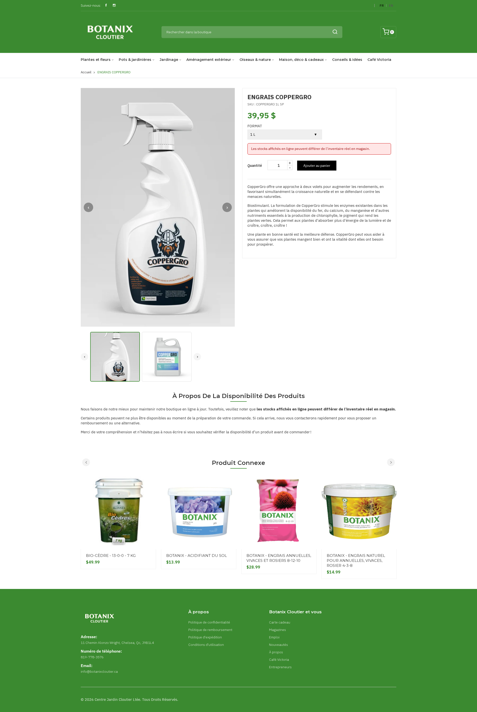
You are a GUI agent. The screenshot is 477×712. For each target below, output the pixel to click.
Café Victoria (379, 59)
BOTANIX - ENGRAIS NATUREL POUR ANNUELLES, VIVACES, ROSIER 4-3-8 (356, 560)
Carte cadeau (279, 622)
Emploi (274, 637)
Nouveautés (278, 644)
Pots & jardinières (135, 59)
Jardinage (169, 59)
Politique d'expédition (205, 637)
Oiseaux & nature (255, 59)
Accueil (86, 72)
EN (391, 5)
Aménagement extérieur (208, 59)
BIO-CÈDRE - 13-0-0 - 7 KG (111, 555)
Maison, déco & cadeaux (301, 59)
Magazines (277, 629)
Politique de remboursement (210, 629)
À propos (276, 652)
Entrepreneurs (280, 667)
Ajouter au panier (316, 165)
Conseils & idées (347, 59)
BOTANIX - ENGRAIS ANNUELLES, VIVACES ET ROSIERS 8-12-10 (278, 558)
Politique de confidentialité (209, 622)
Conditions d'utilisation (206, 644)
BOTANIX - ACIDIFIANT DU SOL (196, 555)
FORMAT (254, 126)
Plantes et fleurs (96, 59)
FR (382, 5)
